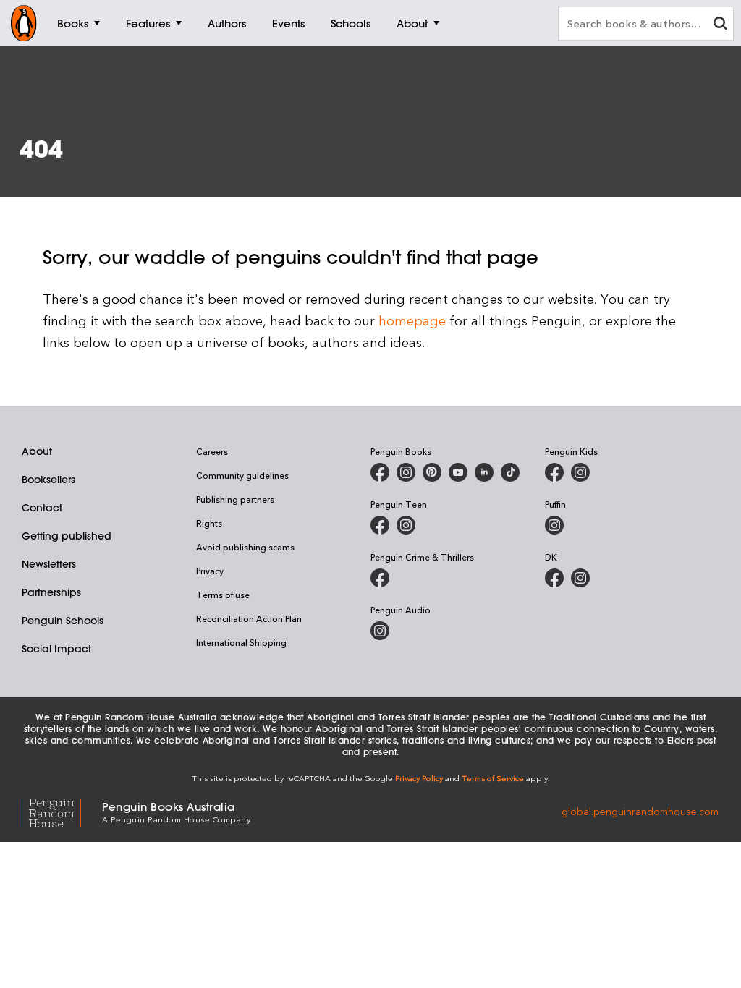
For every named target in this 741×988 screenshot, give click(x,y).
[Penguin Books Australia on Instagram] (406, 472)
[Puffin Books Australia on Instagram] (554, 525)
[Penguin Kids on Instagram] (580, 472)
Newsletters (49, 564)
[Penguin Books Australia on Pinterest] (432, 472)
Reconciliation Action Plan (249, 618)
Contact (42, 507)
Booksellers (48, 479)
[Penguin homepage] (24, 23)
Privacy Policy (419, 778)
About (37, 451)
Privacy (210, 570)
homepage (412, 320)
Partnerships (51, 592)
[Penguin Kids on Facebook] (554, 472)
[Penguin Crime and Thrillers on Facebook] (379, 577)
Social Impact (56, 648)
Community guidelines (242, 475)
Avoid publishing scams (245, 546)
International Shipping (241, 642)
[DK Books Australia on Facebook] (554, 577)
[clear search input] (720, 25)
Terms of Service (493, 778)
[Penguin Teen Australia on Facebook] (379, 525)
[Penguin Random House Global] (62, 811)
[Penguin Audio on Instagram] (379, 630)
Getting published (66, 535)
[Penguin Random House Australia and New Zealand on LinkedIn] (484, 472)
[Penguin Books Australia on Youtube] (458, 472)
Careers (212, 451)
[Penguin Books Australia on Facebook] (379, 472)
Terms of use (223, 594)
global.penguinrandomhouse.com (640, 811)
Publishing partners (235, 499)
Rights (209, 522)
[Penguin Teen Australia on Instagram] (406, 525)
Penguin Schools (62, 620)
